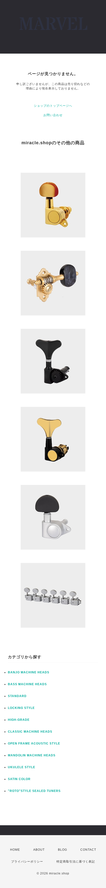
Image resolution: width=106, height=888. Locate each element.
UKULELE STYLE (21, 767)
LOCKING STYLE (21, 708)
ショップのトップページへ (53, 105)
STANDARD (17, 696)
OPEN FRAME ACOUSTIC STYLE (34, 743)
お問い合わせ (53, 115)
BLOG (62, 849)
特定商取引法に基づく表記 (75, 861)
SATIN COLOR (19, 779)
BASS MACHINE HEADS (27, 684)
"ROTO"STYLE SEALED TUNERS (34, 791)
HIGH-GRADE (19, 720)
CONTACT (88, 849)
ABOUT (39, 849)
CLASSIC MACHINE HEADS (30, 731)
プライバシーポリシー (27, 861)
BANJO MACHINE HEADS (28, 672)
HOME (15, 849)
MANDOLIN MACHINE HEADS (31, 755)
